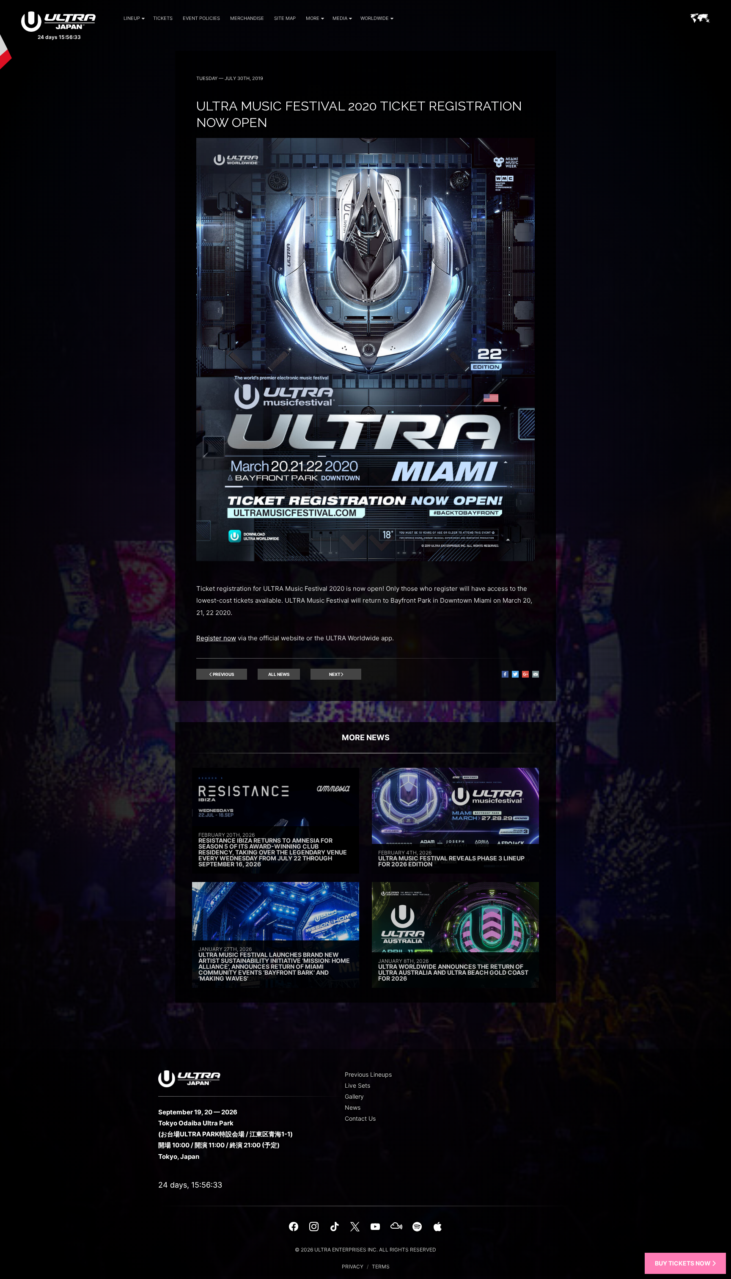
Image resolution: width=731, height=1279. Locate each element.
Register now (216, 638)
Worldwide (374, 18)
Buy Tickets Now (683, 1263)
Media (340, 18)
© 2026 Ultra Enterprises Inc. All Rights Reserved (365, 1249)
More (312, 18)
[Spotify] (417, 1226)
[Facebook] (293, 1226)
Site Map (285, 18)
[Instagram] (314, 1226)
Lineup (132, 18)
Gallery (354, 1096)
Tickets (163, 18)
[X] (355, 1226)
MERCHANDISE (247, 18)
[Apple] (437, 1226)
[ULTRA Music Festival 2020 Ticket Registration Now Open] (365, 559)
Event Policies (201, 18)
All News (279, 674)
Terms (381, 1266)
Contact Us (360, 1118)
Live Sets (357, 1085)
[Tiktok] (334, 1226)
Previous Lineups (368, 1074)
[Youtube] (375, 1226)
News (352, 1107)
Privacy (352, 1266)
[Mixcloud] (396, 1226)
